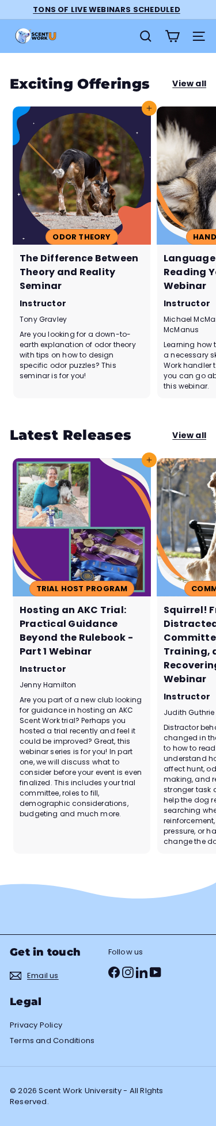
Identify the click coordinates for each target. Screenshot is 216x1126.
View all (189, 83)
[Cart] (172, 36)
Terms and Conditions (52, 1040)
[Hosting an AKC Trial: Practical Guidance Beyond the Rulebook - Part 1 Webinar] (82, 656)
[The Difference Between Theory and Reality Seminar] (82, 252)
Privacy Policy (36, 1025)
